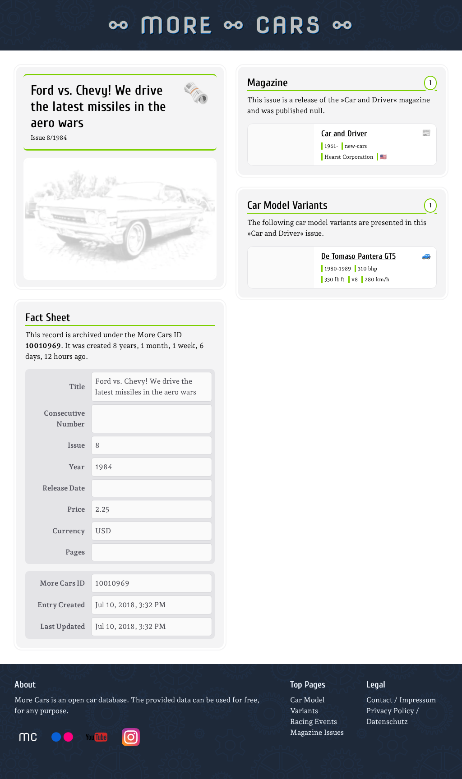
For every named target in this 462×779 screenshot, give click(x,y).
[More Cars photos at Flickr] (62, 737)
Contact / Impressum (401, 700)
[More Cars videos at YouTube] (96, 737)
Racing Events (313, 721)
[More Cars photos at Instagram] (130, 737)
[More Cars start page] (28, 737)
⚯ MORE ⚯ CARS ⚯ (231, 25)
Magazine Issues (317, 732)
